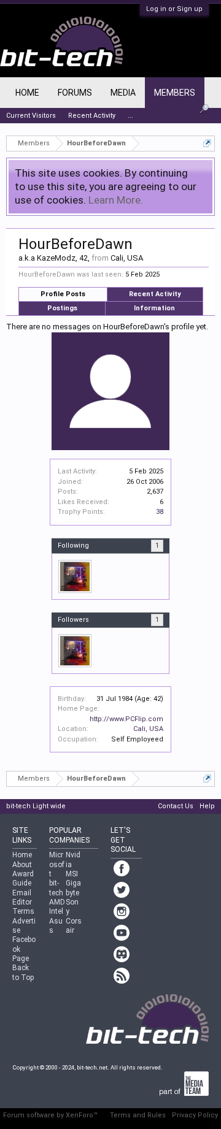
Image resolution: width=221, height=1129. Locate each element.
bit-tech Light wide (36, 806)
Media (123, 93)
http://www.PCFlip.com (126, 719)
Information (154, 308)
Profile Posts (63, 294)
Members (174, 93)
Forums (75, 93)
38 (159, 512)
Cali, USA (148, 729)
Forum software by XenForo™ (50, 1115)
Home (27, 93)
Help (207, 806)
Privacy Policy (195, 1115)
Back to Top (23, 972)
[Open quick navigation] (207, 143)
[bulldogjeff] (74, 576)
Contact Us (175, 806)
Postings (62, 308)
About (22, 864)
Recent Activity (155, 294)
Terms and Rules (138, 1115)
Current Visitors (31, 116)
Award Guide (23, 878)
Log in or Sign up (174, 9)
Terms (23, 911)
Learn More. (115, 200)
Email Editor (22, 897)
